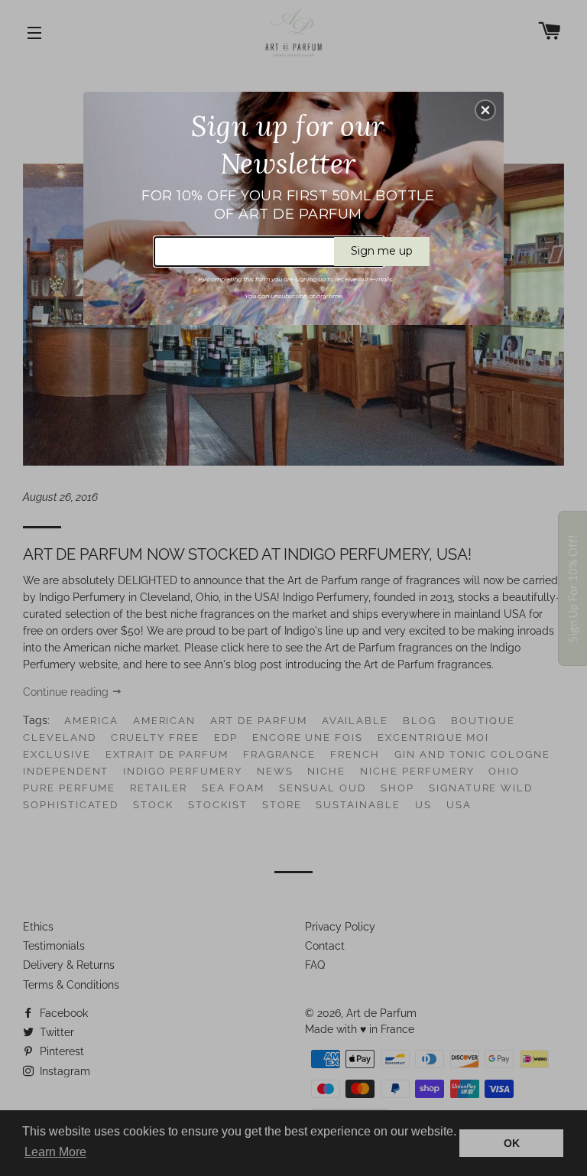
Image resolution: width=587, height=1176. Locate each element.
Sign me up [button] (382, 251)
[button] (485, 110)
